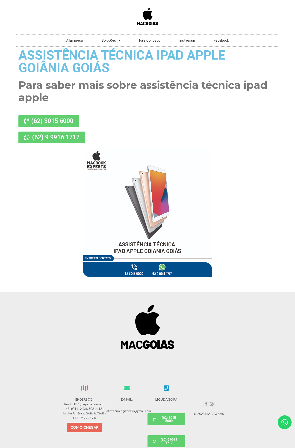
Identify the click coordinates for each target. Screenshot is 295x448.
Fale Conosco (149, 40)
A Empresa (74, 40)
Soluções (109, 40)
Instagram (187, 40)
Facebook (221, 40)
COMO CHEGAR (84, 427)
